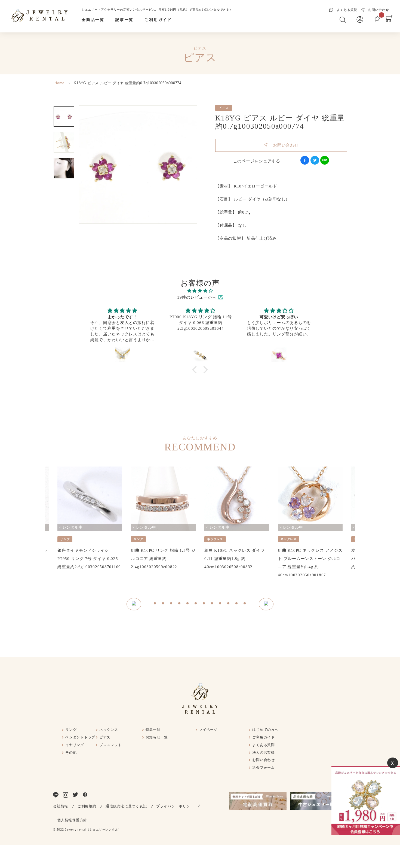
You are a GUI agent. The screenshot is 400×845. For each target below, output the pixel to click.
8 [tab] (212, 604)
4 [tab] (179, 604)
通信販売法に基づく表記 (126, 806)
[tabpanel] (90, 519)
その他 (70, 752)
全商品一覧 (93, 20)
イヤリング (74, 745)
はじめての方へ (265, 730)
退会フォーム (263, 767)
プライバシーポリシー (175, 806)
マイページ (208, 730)
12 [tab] (245, 604)
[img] (200, 290)
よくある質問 (263, 745)
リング (70, 730)
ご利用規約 (87, 806)
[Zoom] (138, 164)
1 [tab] (155, 604)
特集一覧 (153, 730)
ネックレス (108, 730)
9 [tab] (220, 604)
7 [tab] (204, 604)
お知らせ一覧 (157, 737)
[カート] (389, 20)
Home (59, 83)
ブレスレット (110, 745)
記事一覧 (124, 20)
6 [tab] (196, 604)
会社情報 (60, 806)
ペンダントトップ (80, 737)
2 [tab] (163, 604)
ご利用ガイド (158, 20)
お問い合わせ (283, 145)
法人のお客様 (263, 752)
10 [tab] (228, 604)
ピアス (104, 737)
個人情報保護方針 (72, 820)
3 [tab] (171, 604)
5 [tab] (187, 604)
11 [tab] (236, 604)
